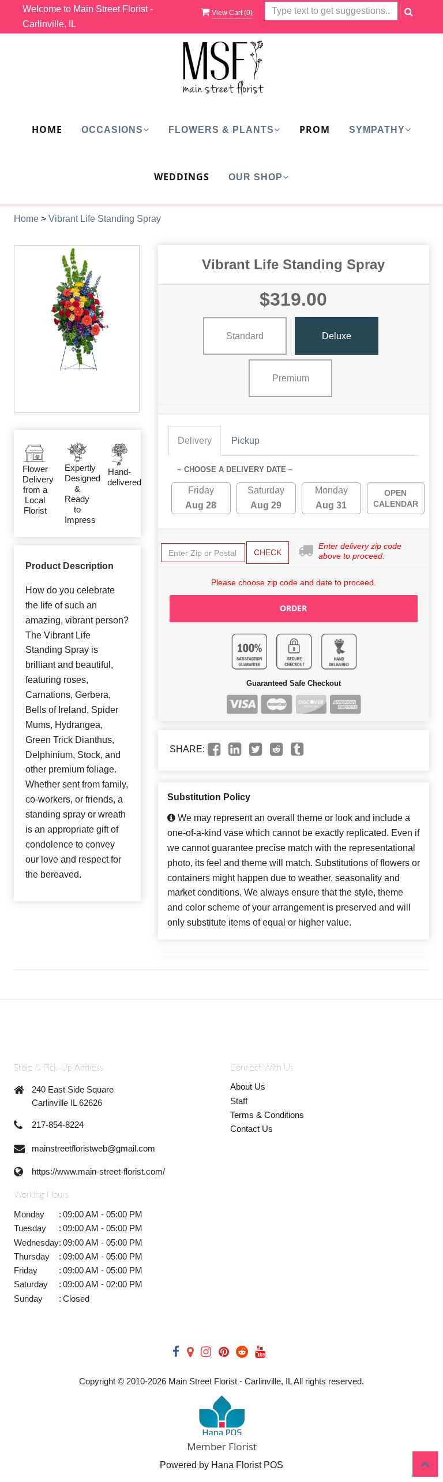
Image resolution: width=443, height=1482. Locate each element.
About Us (247, 1086)
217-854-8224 (58, 1125)
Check (267, 552)
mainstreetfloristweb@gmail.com (93, 1148)
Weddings (181, 176)
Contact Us (251, 1129)
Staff (238, 1101)
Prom (314, 129)
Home (47, 129)
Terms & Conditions (267, 1115)
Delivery (195, 440)
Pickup (245, 440)
